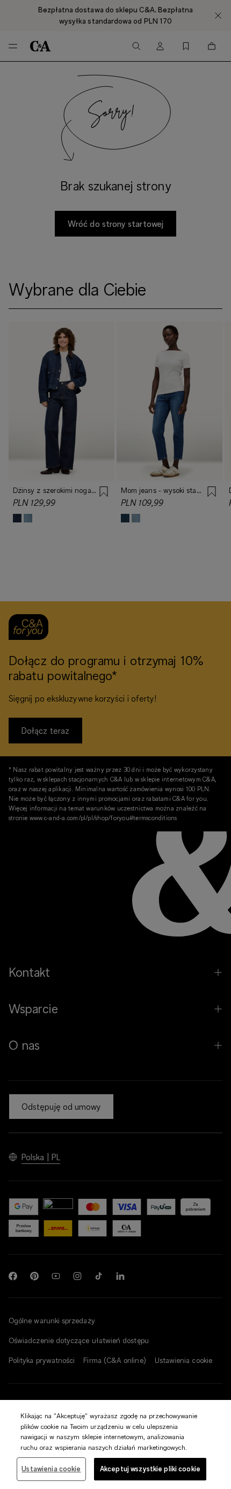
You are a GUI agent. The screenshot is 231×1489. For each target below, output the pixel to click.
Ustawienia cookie (51, 1468)
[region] (115, 1444)
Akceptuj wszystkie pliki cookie (150, 1468)
